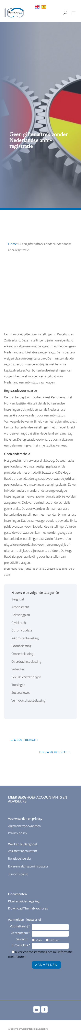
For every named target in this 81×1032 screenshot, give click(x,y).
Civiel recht (19, 623)
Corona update (21, 630)
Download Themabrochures (28, 908)
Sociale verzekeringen (26, 677)
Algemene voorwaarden (24, 826)
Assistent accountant (22, 851)
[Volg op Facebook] (44, 1009)
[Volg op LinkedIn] (36, 1009)
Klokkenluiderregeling (24, 901)
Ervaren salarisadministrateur (28, 866)
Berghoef (17, 599)
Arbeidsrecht (20, 607)
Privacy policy (17, 833)
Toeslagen (18, 685)
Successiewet (20, 692)
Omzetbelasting (22, 654)
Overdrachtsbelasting (26, 661)
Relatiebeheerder (19, 858)
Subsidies (17, 669)
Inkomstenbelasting (25, 638)
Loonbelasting (21, 646)
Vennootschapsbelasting (28, 700)
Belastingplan (20, 615)
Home (12, 244)
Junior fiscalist (18, 874)
